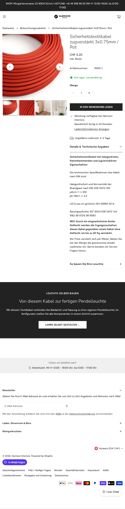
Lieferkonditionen (11, 475)
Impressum (94, 470)
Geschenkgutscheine (13, 470)
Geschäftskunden (75, 470)
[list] (34, 66)
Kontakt (58, 470)
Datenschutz (62, 475)
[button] (119, 16)
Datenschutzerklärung (82, 414)
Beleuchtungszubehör (33, 28)
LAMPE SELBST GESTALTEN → (62, 324)
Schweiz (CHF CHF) (109, 448)
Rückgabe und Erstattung (38, 475)
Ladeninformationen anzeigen (91, 129)
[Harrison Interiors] (62, 17)
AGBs (59, 414)
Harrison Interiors (21, 455)
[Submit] (66, 406)
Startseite (8, 28)
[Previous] (10, 67)
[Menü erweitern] (4, 16)
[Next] (59, 67)
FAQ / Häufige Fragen (39, 470)
